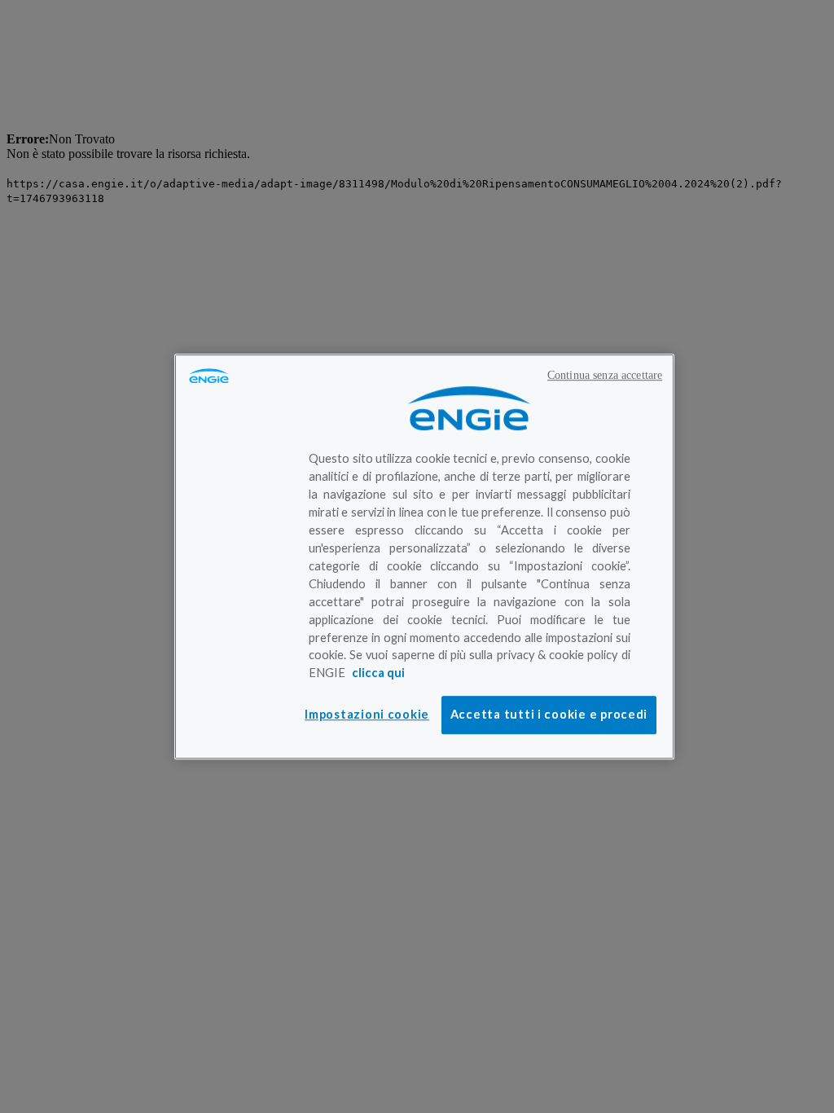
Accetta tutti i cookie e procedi (548, 714)
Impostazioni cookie (367, 714)
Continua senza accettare (604, 375)
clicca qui (378, 673)
